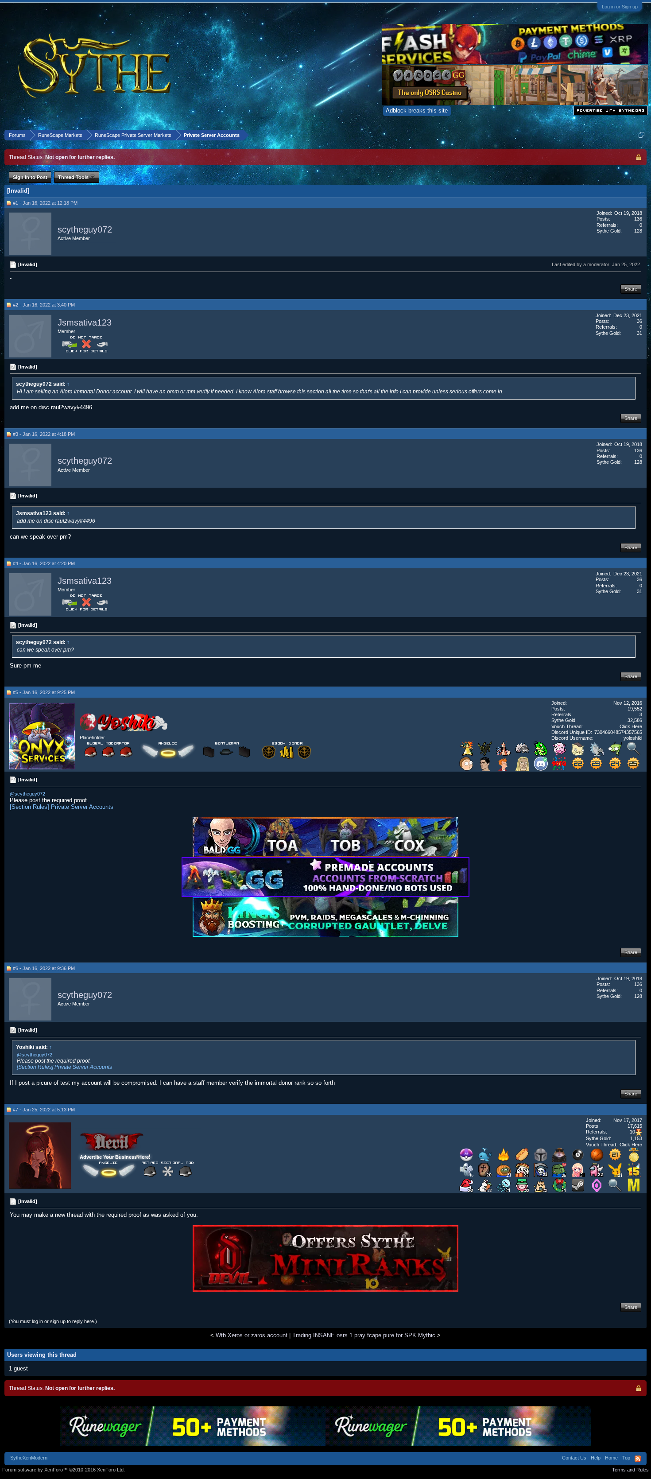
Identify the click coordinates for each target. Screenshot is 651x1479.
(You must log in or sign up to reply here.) (53, 1321)
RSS (638, 1459)
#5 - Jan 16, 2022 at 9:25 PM (44, 692)
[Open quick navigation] (641, 135)
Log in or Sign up (620, 6)
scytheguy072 (85, 229)
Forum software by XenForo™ (63, 1469)
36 (639, 321)
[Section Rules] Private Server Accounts (61, 807)
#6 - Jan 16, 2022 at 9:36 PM (44, 968)
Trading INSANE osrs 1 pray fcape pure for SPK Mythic (363, 1335)
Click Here (631, 726)
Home (611, 1457)
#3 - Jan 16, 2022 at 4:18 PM (44, 434)
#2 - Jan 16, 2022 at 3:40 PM (44, 304)
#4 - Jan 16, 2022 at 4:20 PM (44, 563)
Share (630, 288)
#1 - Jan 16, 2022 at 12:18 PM (45, 203)
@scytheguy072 (27, 793)
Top (626, 1457)
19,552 (635, 708)
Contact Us (574, 1457)
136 (638, 218)
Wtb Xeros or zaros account (251, 1335)
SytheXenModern (28, 1457)
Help (596, 1457)
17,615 (635, 1126)
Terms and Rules (630, 1469)
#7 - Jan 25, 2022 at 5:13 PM (44, 1109)
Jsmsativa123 (85, 322)
